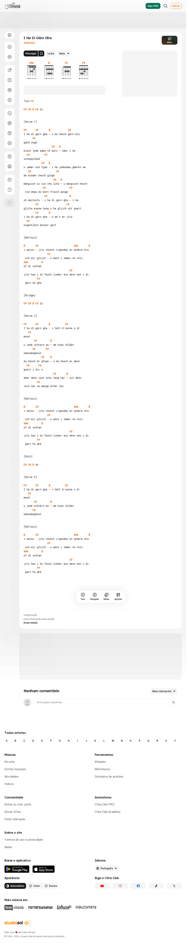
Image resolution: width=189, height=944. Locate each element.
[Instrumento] (9, 70)
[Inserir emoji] (173, 727)
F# (32, 101)
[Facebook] (138, 911)
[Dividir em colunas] (9, 56)
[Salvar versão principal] (41, 53)
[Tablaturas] (9, 113)
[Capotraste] (9, 90)
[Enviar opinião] (9, 179)
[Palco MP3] (86, 932)
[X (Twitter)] (174, 911)
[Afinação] (9, 100)
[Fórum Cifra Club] (14, 933)
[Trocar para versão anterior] (9, 189)
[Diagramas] (9, 123)
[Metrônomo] (9, 166)
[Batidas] (9, 143)
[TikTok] (156, 911)
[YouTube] (102, 911)
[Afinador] (9, 156)
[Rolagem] (9, 46)
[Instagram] (120, 911)
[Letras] (64, 932)
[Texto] (9, 133)
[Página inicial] (12, 5)
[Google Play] (17, 894)
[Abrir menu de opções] (9, 35)
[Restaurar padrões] (9, 203)
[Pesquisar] (165, 6)
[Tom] (9, 80)
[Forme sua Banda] (40, 932)
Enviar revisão (31, 647)
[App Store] (43, 894)
